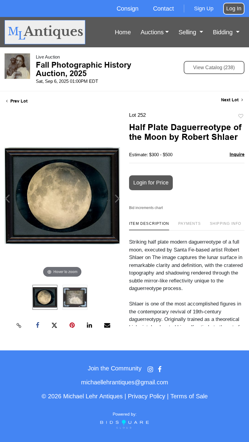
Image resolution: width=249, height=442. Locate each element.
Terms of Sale (189, 396)
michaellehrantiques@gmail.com (124, 382)
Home (123, 32)
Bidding (223, 32)
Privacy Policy (146, 396)
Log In (233, 8)
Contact (163, 8)
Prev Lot (18, 101)
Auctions (152, 32)
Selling (188, 32)
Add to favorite (240, 116)
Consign (127, 8)
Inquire (237, 154)
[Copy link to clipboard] (19, 325)
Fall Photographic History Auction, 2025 (83, 69)
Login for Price (151, 183)
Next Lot (230, 99)
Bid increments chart (146, 208)
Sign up (203, 8)
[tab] (149, 225)
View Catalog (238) (214, 67)
